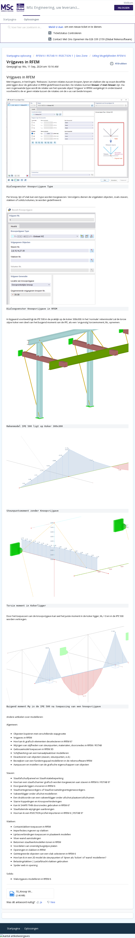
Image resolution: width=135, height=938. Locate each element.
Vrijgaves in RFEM (23, 737)
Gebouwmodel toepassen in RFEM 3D (33, 749)
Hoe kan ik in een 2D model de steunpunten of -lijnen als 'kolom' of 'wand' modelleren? (60, 857)
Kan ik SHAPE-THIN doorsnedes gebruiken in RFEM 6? (42, 805)
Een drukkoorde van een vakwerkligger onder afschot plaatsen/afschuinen (54, 797)
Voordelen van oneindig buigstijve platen (35, 846)
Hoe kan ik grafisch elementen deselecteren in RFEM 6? (43, 741)
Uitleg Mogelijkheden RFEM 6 (109, 55)
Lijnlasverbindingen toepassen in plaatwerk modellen (42, 834)
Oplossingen (31, 19)
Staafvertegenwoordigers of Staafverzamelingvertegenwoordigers (49, 789)
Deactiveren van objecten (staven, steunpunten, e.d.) (42, 756)
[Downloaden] (61, 481)
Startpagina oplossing (19, 55)
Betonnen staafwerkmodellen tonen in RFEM (37, 842)
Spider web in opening (25, 865)
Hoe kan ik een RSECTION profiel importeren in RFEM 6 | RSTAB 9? (48, 813)
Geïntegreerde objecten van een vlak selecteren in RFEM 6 (45, 853)
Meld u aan (56, 27)
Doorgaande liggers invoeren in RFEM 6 (34, 786)
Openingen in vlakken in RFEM (30, 849)
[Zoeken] (8, 27)
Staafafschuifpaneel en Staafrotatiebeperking (38, 778)
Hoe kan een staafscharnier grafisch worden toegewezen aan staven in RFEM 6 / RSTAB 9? (62, 782)
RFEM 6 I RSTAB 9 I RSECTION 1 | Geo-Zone (62, 55)
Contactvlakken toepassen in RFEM (32, 826)
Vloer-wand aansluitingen (27, 838)
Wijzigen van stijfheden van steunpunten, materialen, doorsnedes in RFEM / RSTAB (58, 745)
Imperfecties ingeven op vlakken (31, 830)
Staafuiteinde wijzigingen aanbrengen (34, 809)
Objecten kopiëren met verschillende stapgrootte (40, 733)
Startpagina (9, 19)
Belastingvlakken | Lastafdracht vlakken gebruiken (41, 861)
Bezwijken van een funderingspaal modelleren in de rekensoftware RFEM (53, 760)
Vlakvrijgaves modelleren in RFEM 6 (32, 878)
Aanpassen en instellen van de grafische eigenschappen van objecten (51, 764)
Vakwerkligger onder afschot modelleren (35, 793)
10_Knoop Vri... (24, 891)
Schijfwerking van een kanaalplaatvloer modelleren (41, 753)
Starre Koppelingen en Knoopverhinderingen (38, 801)
